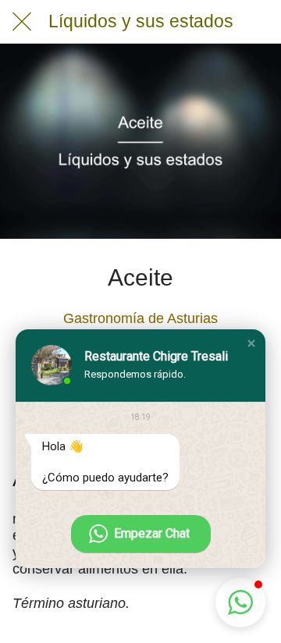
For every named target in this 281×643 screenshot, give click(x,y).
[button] (251, 343)
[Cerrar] (21, 21)
